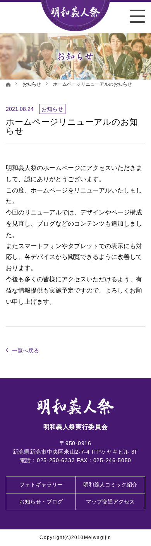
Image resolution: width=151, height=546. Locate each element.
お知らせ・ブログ (41, 501)
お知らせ (31, 84)
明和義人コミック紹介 (110, 484)
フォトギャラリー (41, 484)
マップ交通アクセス (110, 501)
